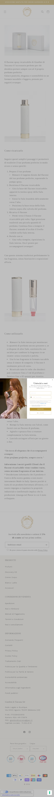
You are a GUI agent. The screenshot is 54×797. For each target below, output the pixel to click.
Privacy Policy (42, 403)
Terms (45, 403)
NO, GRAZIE (40, 413)
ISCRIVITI (40, 409)
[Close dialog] (52, 380)
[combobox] (32, 397)
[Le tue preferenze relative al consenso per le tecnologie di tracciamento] (49, 792)
